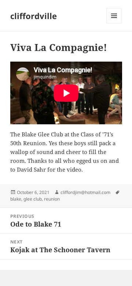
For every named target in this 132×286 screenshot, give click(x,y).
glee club (32, 199)
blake (15, 199)
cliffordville (33, 15)
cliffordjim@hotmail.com (85, 192)
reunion (52, 199)
